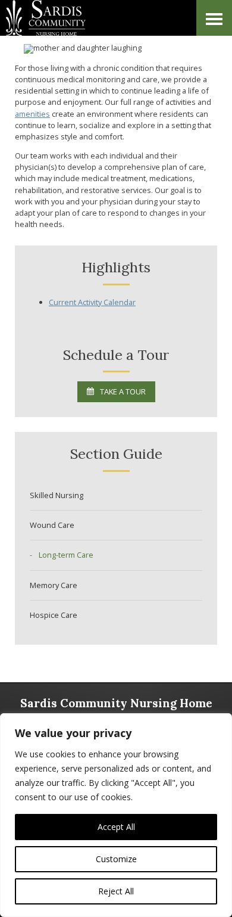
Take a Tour (123, 391)
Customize (116, 859)
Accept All (116, 826)
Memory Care (53, 585)
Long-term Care (66, 554)
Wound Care (52, 525)
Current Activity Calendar (92, 302)
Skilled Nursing (56, 495)
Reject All (116, 891)
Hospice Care (53, 615)
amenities (32, 113)
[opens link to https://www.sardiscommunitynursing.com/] (77, 18)
